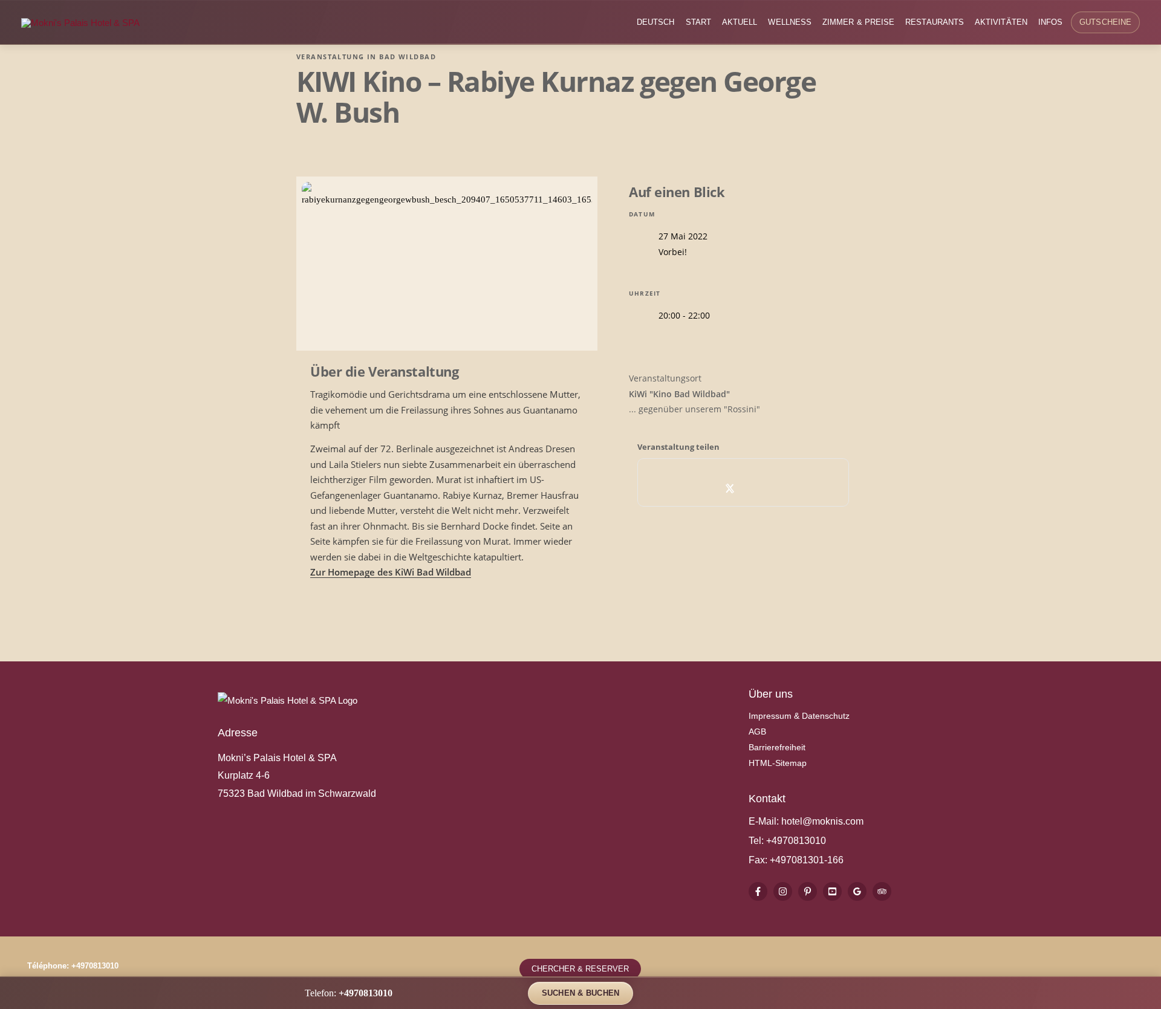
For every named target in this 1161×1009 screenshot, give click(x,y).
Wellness (789, 22)
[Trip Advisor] (882, 891)
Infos (1050, 22)
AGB (757, 731)
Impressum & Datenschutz (799, 716)
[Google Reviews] (857, 891)
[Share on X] (730, 488)
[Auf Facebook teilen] (703, 488)
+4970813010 (796, 840)
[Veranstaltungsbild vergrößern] (447, 263)
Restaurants (934, 22)
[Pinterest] (807, 891)
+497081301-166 (805, 860)
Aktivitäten (1001, 22)
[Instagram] (782, 891)
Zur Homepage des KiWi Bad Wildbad (390, 572)
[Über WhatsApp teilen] (757, 488)
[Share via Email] (783, 488)
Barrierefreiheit (777, 747)
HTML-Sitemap (778, 763)
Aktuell (740, 22)
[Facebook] (758, 891)
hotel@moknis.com (822, 821)
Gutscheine (1105, 22)
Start (698, 22)
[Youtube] (832, 891)
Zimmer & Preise (858, 22)
